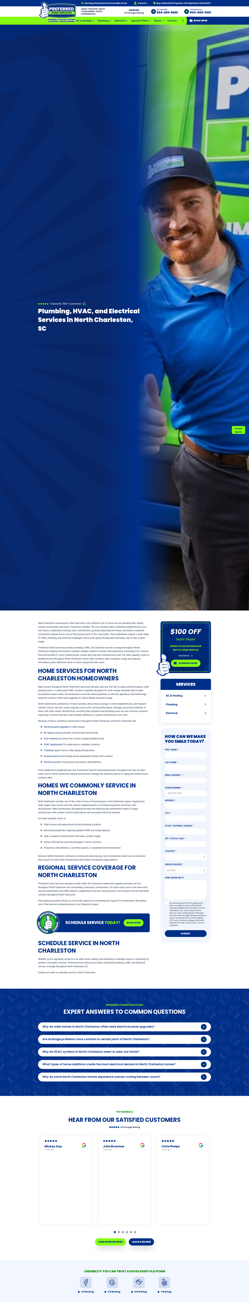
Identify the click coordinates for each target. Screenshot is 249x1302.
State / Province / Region (178, 826)
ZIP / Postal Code (174, 838)
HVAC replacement (53, 744)
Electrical (48, 762)
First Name (171, 750)
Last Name (170, 762)
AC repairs (49, 732)
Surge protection (52, 756)
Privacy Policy (190, 923)
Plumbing (48, 750)
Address (169, 800)
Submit (186, 933)
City (167, 813)
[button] (183, 20)
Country (170, 851)
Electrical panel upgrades (56, 727)
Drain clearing (50, 738)
